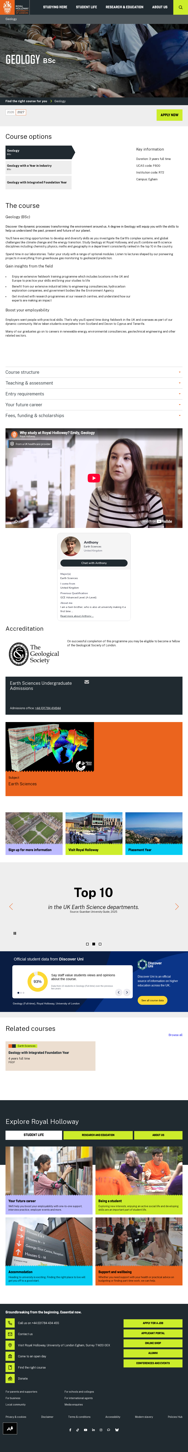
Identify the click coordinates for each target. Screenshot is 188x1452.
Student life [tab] (34, 1135)
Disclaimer (47, 1416)
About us (159, 7)
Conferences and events (153, 1363)
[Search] (180, 7)
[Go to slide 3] (100, 944)
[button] (11, 906)
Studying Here (55, 7)
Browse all (175, 1035)
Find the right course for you (26, 101)
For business (13, 1398)
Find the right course (32, 1367)
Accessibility (112, 1416)
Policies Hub (175, 1416)
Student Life (86, 7)
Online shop (153, 1343)
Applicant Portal (153, 1333)
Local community (16, 1404)
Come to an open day (32, 1356)
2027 (20, 112)
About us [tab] (158, 1135)
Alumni (153, 1353)
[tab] (11, 112)
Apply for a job (153, 1323)
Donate (23, 1378)
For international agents (78, 1398)
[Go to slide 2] (93, 944)
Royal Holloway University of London (15, 7)
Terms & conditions (79, 1416)
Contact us (25, 1334)
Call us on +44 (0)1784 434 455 (38, 1323)
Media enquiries (73, 1404)
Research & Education (124, 7)
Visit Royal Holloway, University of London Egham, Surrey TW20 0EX (64, 1345)
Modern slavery (144, 1416)
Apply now (169, 115)
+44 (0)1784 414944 (48, 708)
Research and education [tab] (98, 1135)
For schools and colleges (79, 1391)
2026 (10, 112)
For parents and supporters (21, 1391)
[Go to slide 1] (87, 944)
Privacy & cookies (16, 1416)
